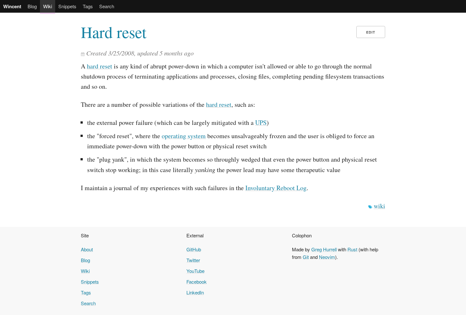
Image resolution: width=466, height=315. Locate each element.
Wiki (47, 6)
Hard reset (113, 32)
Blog (32, 6)
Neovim (327, 257)
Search (106, 6)
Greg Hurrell (324, 249)
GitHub (193, 249)
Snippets (67, 6)
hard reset (99, 66)
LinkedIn (195, 292)
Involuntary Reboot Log (276, 187)
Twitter (193, 260)
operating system (184, 136)
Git (306, 257)
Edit (370, 32)
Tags (88, 6)
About (87, 249)
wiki (379, 206)
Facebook (196, 281)
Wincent (12, 6)
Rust (352, 249)
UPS (261, 122)
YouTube (195, 270)
